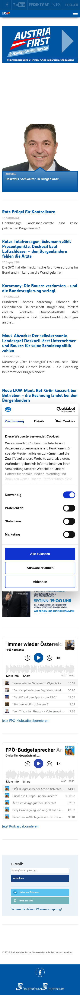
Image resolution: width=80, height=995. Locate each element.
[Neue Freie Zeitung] (56, 5)
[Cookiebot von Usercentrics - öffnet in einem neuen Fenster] (57, 409)
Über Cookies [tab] (65, 421)
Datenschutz (32, 988)
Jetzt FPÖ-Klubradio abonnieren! (25, 720)
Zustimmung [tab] (14, 421)
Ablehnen (40, 581)
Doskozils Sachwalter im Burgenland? (32, 179)
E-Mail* (17, 864)
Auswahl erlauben (40, 568)
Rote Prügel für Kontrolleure (28, 212)
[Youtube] (20, 5)
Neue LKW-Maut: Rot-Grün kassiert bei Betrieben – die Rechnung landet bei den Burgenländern (39, 395)
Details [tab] (39, 421)
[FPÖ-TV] (39, 5)
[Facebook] (7, 5)
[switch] (69, 508)
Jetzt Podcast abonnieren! (20, 826)
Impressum (56, 988)
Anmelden (18, 878)
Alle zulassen (40, 554)
